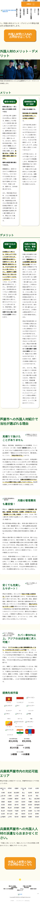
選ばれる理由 (16, 12)
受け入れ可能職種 (31, 14)
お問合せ (29, 4)
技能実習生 (24, 12)
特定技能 (27, 11)
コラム (35, 10)
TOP (38, 893)
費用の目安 (38, 12)
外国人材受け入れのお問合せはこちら (20, 35)
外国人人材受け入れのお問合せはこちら (20, 863)
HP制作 (20, 900)
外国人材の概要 (20, 13)
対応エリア (20, 890)
